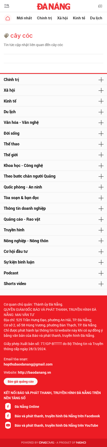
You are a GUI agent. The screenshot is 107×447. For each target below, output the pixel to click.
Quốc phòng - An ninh (23, 186)
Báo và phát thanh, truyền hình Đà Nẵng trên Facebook (57, 416)
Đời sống (11, 133)
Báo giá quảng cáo (21, 381)
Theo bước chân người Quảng (29, 176)
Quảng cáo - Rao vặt (22, 219)
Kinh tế (79, 18)
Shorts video (15, 283)
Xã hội (62, 18)
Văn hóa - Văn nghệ (21, 122)
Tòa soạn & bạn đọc (21, 197)
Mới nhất (24, 18)
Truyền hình (14, 229)
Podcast (11, 272)
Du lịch (96, 18)
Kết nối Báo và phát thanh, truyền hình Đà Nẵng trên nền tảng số (52, 395)
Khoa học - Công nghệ (23, 165)
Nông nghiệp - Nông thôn (26, 240)
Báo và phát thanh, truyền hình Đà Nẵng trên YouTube (56, 425)
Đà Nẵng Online (27, 406)
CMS (46, 442)
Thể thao (11, 143)
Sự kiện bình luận (19, 261)
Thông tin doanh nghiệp (25, 208)
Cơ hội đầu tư (15, 251)
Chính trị (44, 18)
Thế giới (11, 154)
